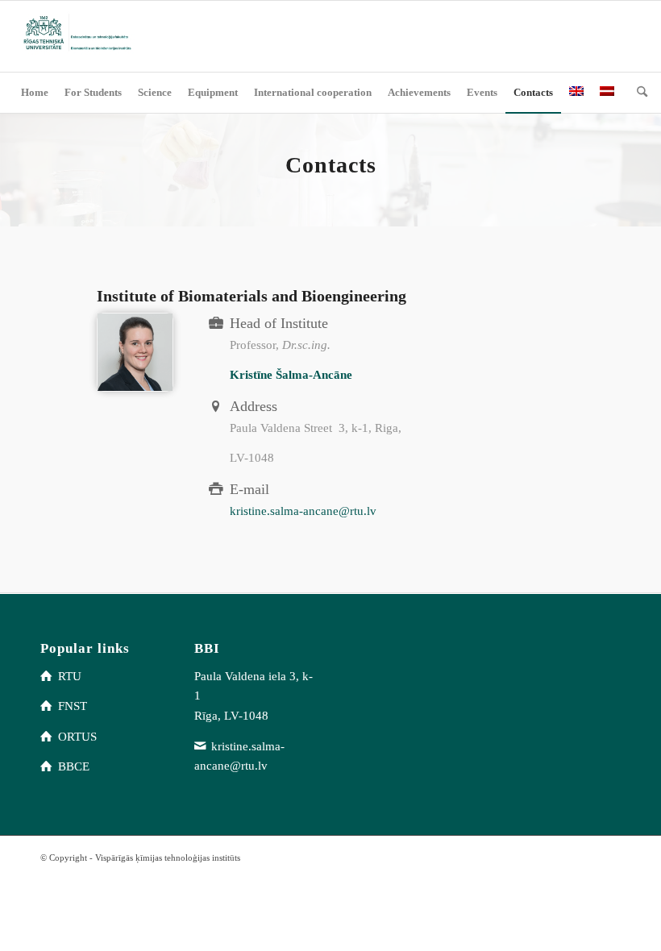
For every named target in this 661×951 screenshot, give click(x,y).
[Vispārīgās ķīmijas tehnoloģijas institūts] (76, 36)
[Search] (638, 93)
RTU (69, 676)
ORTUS (77, 736)
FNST (72, 706)
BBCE (73, 766)
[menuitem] (34, 93)
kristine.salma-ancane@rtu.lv (303, 511)
